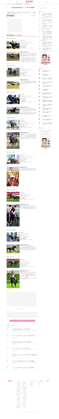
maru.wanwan (14, 344)
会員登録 (46, 1)
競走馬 (11, 325)
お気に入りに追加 (34, 15)
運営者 (39, 383)
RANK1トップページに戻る (22, 320)
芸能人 (44, 153)
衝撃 (46, 153)
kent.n (43, 29)
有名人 (44, 156)
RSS (48, 380)
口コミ (41, 153)
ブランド (47, 156)
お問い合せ (31, 383)
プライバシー (40, 384)
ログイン (50, 1)
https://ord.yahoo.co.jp (10, 63)
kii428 (43, 41)
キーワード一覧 (40, 382)
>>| (25, 308)
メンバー (49, 153)
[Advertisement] (14, 26)
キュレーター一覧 (32, 382)
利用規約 (31, 384)
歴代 (13, 325)
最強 (8, 325)
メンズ (50, 156)
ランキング (16, 325)
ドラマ (41, 156)
